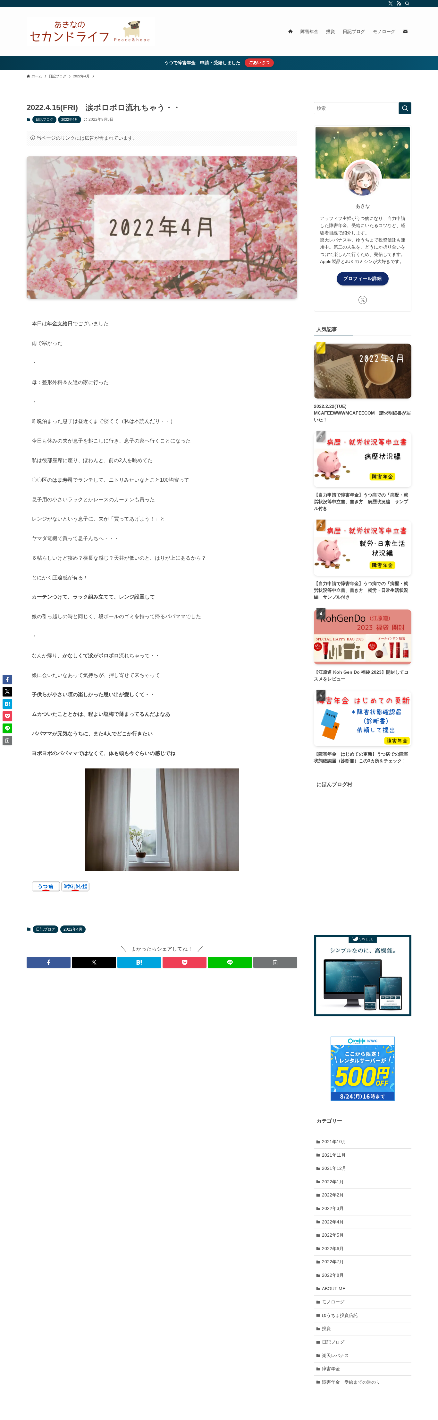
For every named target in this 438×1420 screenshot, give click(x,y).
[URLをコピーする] (275, 962)
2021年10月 (334, 1141)
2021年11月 (334, 1154)
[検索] (407, 3)
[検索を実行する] (405, 108)
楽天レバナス (335, 1355)
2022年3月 (333, 1208)
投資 (326, 1328)
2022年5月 (333, 1235)
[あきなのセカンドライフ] (91, 31)
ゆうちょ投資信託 (340, 1315)
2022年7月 (333, 1261)
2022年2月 (333, 1194)
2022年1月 (333, 1181)
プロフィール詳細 (362, 278)
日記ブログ (44, 119)
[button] (49, 962)
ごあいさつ (259, 62)
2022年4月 (69, 119)
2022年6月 (333, 1248)
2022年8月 (333, 1275)
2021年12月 (334, 1168)
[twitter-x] (390, 3)
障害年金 (331, 1368)
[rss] (399, 3)
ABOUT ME (333, 1288)
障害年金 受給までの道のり (351, 1382)
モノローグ (333, 1301)
